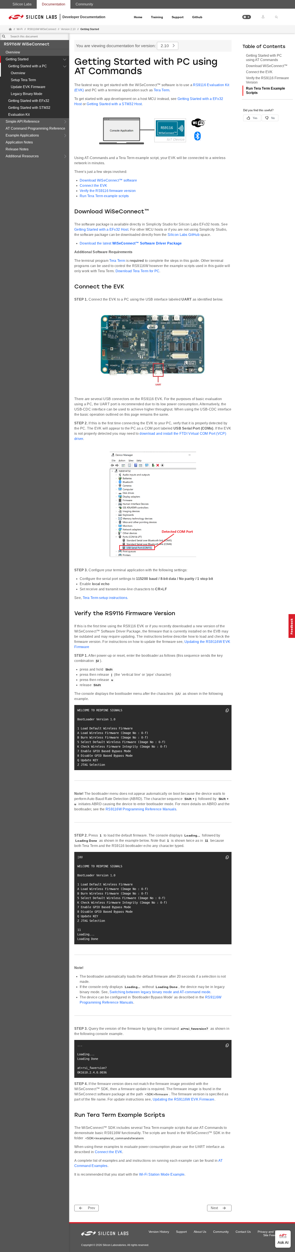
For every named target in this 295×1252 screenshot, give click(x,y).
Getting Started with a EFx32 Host (101, 229)
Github (197, 17)
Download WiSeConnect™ (266, 66)
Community (84, 4)
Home (138, 17)
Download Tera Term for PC (138, 271)
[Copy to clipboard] (227, 711)
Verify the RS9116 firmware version (108, 191)
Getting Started (17, 59)
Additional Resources (22, 156)
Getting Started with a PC (27, 66)
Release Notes (17, 149)
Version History (159, 1231)
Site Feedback (273, 1235)
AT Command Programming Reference (35, 128)
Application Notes (19, 142)
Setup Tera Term (23, 80)
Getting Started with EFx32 (28, 101)
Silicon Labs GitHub (184, 235)
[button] (246, 17)
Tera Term (162, 90)
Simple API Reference (23, 121)
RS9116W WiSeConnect (26, 45)
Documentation (53, 4)
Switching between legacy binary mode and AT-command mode (159, 992)
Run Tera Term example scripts (104, 196)
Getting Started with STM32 (29, 107)
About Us (200, 1231)
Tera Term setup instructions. (105, 598)
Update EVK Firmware (28, 87)
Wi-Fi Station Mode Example (162, 1174)
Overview (13, 52)
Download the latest (131, 243)
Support (178, 17)
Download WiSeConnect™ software (108, 180)
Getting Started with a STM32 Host (114, 104)
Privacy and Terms (270, 1231)
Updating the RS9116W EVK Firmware (183, 1099)
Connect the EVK (93, 185)
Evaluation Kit (19, 114)
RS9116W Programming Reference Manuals (141, 809)
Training (157, 17)
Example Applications (22, 135)
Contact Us (243, 1231)
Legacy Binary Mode (26, 94)
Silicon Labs (22, 4)
